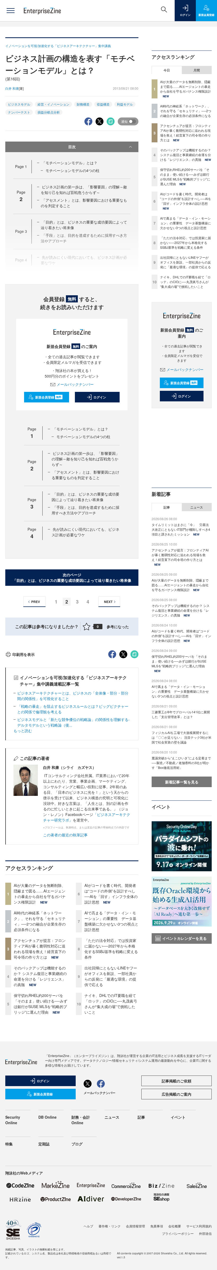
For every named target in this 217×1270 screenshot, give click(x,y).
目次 (72, 146)
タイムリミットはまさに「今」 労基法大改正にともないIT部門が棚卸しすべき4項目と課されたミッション (181, 529)
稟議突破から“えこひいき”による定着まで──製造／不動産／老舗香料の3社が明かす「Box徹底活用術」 (181, 763)
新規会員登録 (48, 397)
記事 (167, 507)
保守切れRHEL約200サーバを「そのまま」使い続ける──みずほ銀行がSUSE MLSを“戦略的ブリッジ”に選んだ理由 (40, 1004)
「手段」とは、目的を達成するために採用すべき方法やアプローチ (85, 510)
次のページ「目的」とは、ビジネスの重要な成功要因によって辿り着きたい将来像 (72, 577)
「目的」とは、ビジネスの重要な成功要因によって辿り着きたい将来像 (85, 496)
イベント (178, 1117)
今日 (167, 70)
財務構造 (83, 104)
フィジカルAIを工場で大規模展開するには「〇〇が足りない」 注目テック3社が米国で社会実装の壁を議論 (181, 737)
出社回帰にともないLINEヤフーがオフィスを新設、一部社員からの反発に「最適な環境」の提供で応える (110, 976)
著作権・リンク (109, 1226)
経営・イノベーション (53, 104)
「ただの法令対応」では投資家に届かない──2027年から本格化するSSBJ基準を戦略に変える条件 (111, 949)
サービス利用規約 (199, 1226)
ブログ (77, 1143)
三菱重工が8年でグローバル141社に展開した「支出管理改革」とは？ (181, 714)
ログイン (99, 397)
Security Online (12, 1119)
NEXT (108, 601)
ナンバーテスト (19, 112)
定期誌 (43, 1143)
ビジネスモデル (19, 104)
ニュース (196, 507)
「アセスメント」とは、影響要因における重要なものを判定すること (85, 474)
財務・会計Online (80, 1119)
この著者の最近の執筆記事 (65, 834)
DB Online (47, 1117)
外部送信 (205, 1233)
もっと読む (22, 730)
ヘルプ (88, 1226)
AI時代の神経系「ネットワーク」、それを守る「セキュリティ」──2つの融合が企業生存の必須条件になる (40, 921)
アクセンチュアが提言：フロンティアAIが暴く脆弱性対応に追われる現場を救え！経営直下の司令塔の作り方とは (40, 949)
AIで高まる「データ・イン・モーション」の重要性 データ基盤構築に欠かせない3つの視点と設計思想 (111, 921)
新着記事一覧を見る (181, 781)
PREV (35, 601)
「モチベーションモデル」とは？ (69, 162)
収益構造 (103, 104)
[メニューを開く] (10, 10)
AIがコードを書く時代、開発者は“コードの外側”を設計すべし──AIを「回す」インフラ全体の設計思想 (111, 894)
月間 (196, 70)
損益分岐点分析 (49, 112)
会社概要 (174, 1226)
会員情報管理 (135, 1226)
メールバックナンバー (75, 384)
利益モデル (125, 104)
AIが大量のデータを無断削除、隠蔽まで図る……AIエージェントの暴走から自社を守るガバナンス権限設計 (40, 894)
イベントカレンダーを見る (184, 938)
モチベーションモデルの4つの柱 (73, 170)
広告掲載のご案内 (176, 1094)
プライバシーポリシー (178, 1233)
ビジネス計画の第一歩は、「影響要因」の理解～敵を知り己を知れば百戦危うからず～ (84, 189)
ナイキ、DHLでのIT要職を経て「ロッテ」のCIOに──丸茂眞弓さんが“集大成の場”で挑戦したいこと (110, 1004)
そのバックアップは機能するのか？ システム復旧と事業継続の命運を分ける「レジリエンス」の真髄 (40, 976)
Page (21, 166)
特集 (9, 1143)
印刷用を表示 (23, 654)
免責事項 (156, 1226)
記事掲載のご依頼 (176, 1080)
